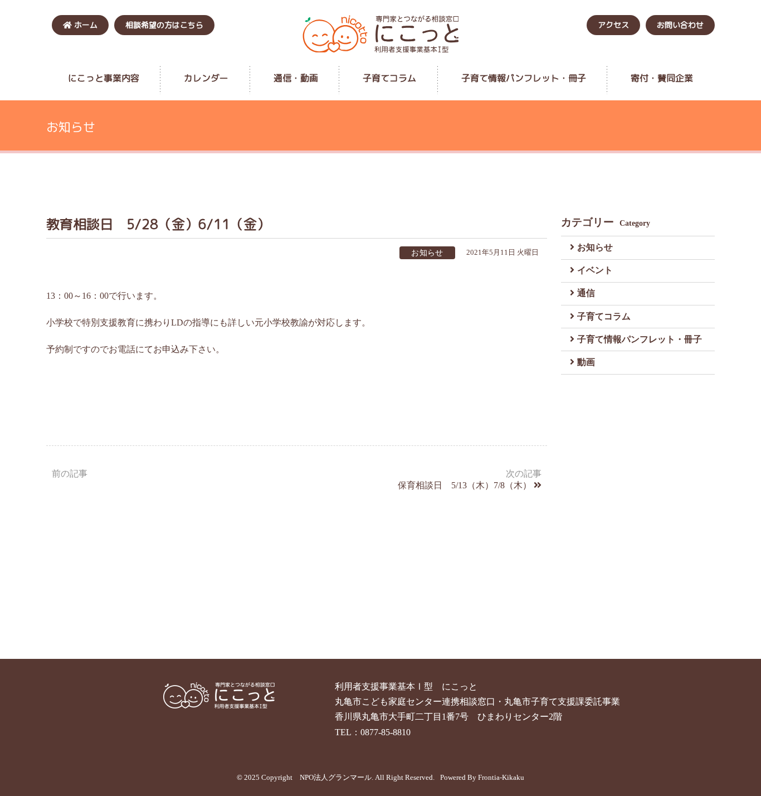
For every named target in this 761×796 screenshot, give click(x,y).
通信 (586, 293)
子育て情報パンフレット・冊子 (523, 78)
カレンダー (206, 78)
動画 (586, 362)
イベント (595, 270)
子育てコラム (389, 78)
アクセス (613, 25)
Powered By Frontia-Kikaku (482, 778)
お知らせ (595, 247)
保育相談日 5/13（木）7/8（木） (464, 485)
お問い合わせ (680, 25)
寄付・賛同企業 (662, 78)
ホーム (84, 25)
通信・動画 (296, 78)
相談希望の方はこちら (164, 25)
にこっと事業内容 (103, 78)
